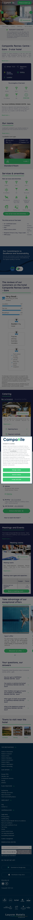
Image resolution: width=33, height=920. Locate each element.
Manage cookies (16, 470)
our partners (13, 451)
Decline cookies (16, 474)
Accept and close (16, 479)
